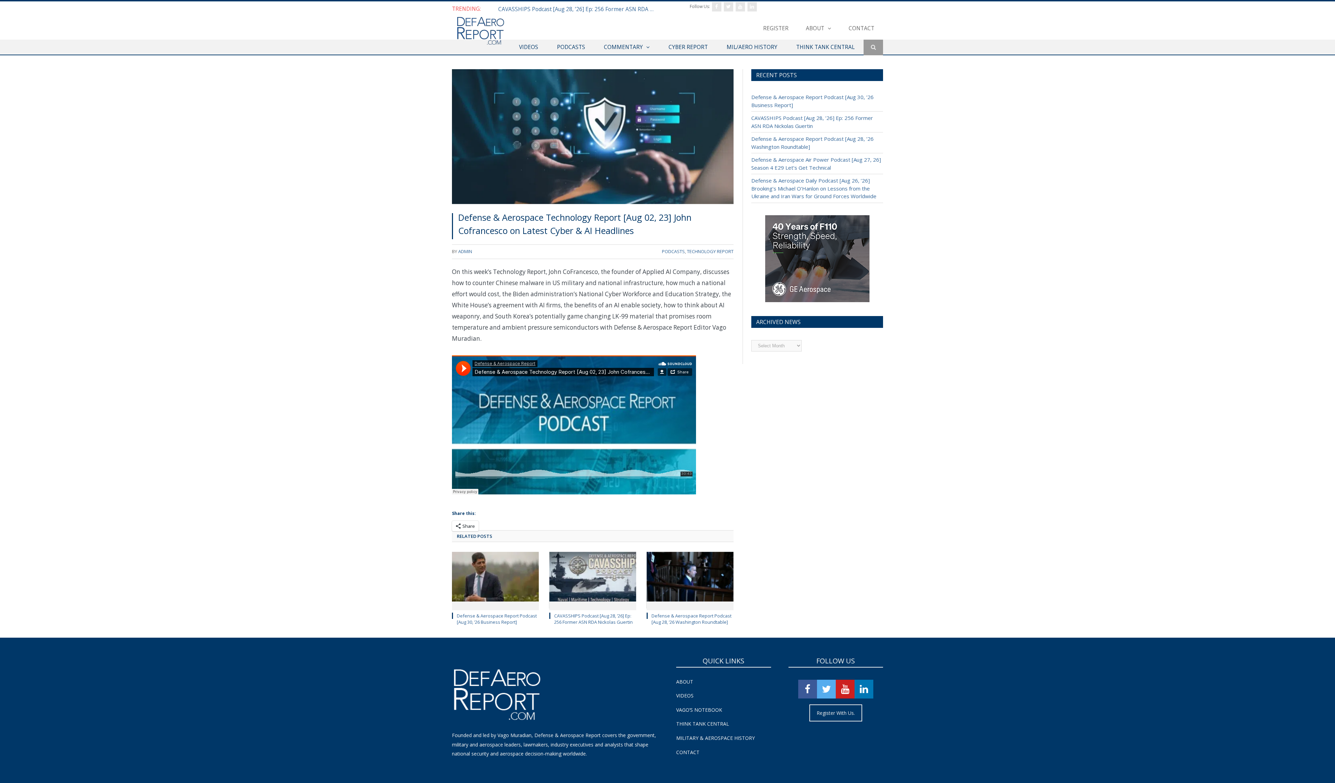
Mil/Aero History (752, 47)
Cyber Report (688, 47)
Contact (861, 28)
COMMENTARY (623, 47)
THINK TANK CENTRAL (825, 47)
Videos (685, 695)
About (815, 28)
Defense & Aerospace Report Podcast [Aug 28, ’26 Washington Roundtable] (691, 619)
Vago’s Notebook (699, 710)
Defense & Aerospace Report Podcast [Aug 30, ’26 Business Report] (497, 619)
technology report (710, 251)
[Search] (873, 47)
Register (775, 28)
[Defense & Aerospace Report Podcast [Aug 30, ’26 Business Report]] (495, 580)
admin (465, 251)
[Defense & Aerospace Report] (480, 31)
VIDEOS (528, 47)
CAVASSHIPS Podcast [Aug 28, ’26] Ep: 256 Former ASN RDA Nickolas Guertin (578, 9)
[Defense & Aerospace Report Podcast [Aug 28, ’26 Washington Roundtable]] (690, 580)
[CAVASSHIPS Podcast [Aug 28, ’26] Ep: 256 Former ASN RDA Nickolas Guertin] (592, 580)
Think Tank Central (702, 723)
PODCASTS (571, 47)
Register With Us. (836, 713)
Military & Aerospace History (715, 738)
